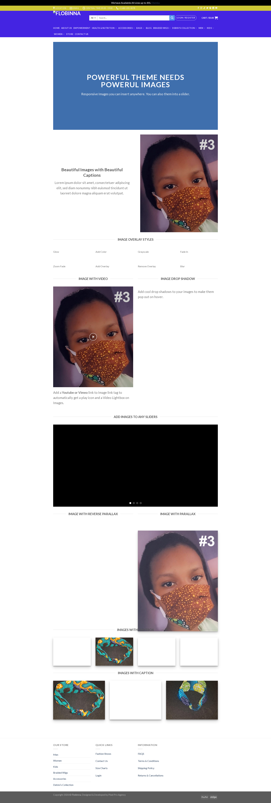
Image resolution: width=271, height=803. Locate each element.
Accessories (125, 28)
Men (201, 28)
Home (56, 28)
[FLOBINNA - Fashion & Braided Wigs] (69, 18)
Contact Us (81, 34)
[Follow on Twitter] (207, 8)
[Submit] (172, 17)
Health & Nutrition (103, 28)
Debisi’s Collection (183, 28)
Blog (149, 28)
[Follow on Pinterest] (210, 8)
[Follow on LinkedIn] (213, 8)
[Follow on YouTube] (216, 8)
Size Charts (102, 768)
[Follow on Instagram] (201, 8)
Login (98, 775)
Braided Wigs (161, 28)
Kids (209, 28)
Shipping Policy (146, 768)
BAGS (139, 28)
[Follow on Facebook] (198, 8)
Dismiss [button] (155, 2)
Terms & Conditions (148, 760)
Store (69, 34)
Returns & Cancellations (150, 775)
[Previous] (60, 465)
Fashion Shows (103, 753)
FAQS (141, 753)
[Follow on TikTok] (204, 8)
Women (58, 34)
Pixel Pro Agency (117, 794)
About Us (66, 28)
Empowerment (81, 28)
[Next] (210, 465)
